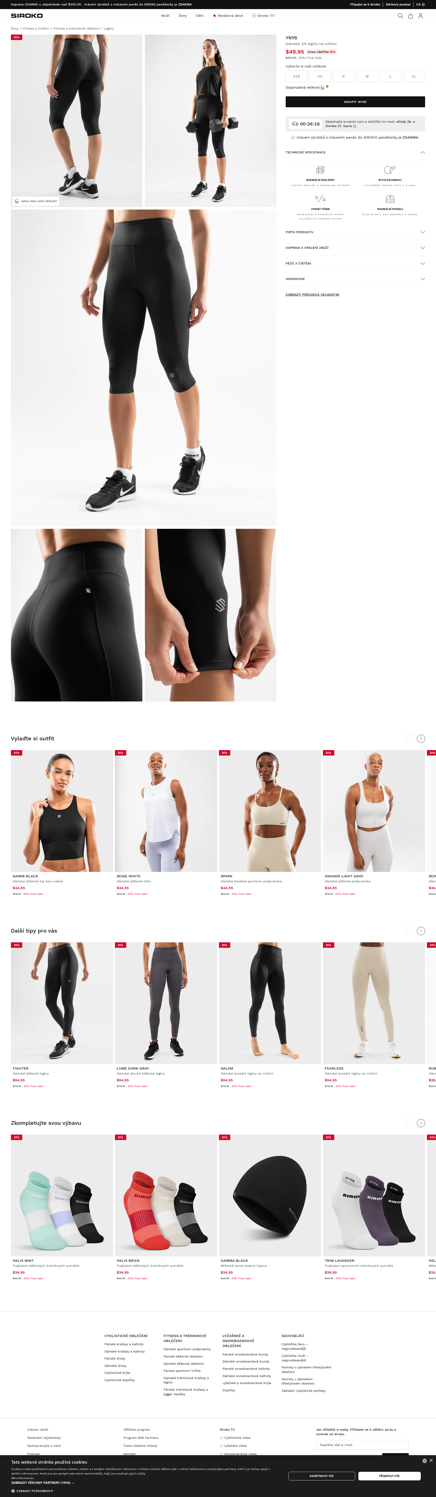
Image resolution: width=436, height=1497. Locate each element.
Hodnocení (295, 279)
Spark (227, 876)
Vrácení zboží (37, 1429)
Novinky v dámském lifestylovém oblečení (298, 1381)
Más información (22, 1478)
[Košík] (410, 16)
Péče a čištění (298, 263)
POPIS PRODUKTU (299, 232)
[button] (145, 1482)
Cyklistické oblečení (126, 1336)
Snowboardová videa (240, 1454)
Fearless (334, 1068)
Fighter (21, 1068)
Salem (227, 1068)
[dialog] (218, 1476)
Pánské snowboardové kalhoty (246, 1368)
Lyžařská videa (235, 1445)
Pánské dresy (114, 1358)
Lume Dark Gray (133, 1068)
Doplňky (229, 1390)
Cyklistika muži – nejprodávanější (295, 1358)
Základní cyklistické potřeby (304, 1390)
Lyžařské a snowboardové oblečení (238, 1341)
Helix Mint (23, 1260)
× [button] (431, 1460)
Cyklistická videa (237, 1438)
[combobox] (424, 1461)
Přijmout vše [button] (389, 1476)
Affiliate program (137, 1429)
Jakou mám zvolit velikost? (39, 201)
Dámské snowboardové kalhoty (247, 1376)
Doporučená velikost (303, 87)
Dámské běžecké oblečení (184, 1363)
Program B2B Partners (141, 1438)
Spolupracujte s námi (44, 1445)
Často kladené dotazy (140, 1445)
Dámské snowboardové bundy (246, 1361)
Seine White (129, 876)
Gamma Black (234, 1260)
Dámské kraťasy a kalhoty (124, 1351)
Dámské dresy (115, 1365)
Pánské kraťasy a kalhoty (124, 1344)
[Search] (400, 15)
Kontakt (130, 1454)
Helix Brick (128, 1260)
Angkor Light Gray (344, 876)
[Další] (421, 739)
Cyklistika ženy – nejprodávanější (295, 1346)
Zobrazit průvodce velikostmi (312, 294)
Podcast (33, 1454)
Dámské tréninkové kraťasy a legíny (186, 1380)
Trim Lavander (339, 1260)
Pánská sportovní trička (182, 1370)
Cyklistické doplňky (119, 1380)
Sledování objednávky (44, 1438)
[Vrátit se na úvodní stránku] (27, 16)
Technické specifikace (306, 152)
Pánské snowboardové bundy (245, 1354)
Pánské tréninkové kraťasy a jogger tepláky (186, 1392)
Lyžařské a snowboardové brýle (247, 1383)
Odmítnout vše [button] (322, 1476)
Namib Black (25, 876)
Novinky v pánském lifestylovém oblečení (306, 1369)
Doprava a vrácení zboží (307, 248)
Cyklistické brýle (117, 1373)
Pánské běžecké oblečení (183, 1356)
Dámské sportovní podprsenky (187, 1349)
